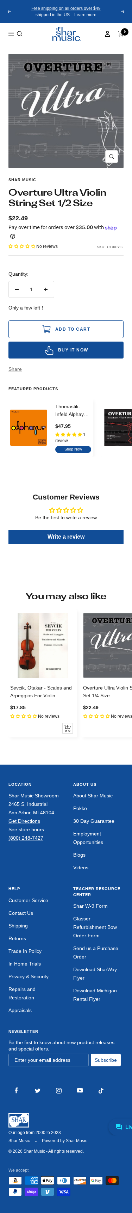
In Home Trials (24, 964)
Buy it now (73, 350)
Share (15, 369)
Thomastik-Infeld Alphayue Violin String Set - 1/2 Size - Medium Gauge (72, 411)
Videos (80, 867)
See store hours (26, 829)
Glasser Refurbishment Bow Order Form (95, 927)
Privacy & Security (28, 976)
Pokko (80, 808)
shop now (73, 449)
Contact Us (20, 913)
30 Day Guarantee (93, 821)
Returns (17, 938)
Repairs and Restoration (22, 993)
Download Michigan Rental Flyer (95, 995)
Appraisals (20, 1010)
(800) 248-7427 (25, 838)
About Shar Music (93, 795)
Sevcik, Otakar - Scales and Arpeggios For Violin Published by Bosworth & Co (41, 692)
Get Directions (24, 821)
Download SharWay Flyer (95, 974)
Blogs (79, 855)
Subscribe (106, 1060)
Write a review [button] (66, 537)
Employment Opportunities (88, 838)
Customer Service (28, 900)
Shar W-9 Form (90, 906)
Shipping (18, 926)
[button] (20, 34)
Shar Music (22, 180)
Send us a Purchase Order (95, 952)
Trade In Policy (25, 951)
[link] (66, 34)
